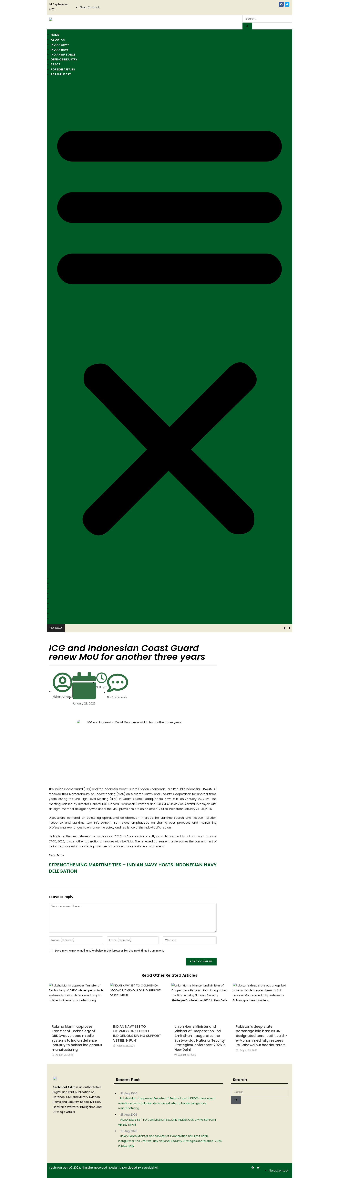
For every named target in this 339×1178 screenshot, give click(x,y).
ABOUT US (58, 40)
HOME (55, 35)
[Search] (247, 26)
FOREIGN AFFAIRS (63, 69)
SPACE (55, 64)
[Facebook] (281, 4)
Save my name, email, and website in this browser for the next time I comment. (109, 951)
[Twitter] (287, 4)
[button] (169, 327)
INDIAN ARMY (60, 45)
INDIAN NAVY (59, 50)
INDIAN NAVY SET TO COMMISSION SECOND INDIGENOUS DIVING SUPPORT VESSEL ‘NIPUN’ (137, 1033)
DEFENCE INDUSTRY (64, 59)
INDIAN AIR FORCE (63, 55)
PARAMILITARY (61, 74)
